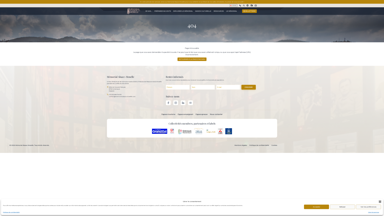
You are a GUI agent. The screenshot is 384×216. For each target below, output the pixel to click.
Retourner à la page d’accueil (192, 59)
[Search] (244, 5)
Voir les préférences (368, 207)
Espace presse (202, 114)
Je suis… (148, 11)
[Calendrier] (256, 5)
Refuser (342, 207)
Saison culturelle (203, 11)
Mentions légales (240, 145)
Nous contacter (216, 114)
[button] (380, 201)
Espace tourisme (168, 114)
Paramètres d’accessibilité (251, 5)
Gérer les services (373, 212)
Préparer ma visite (162, 11)
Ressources (219, 11)
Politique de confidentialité (11, 212)
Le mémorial (231, 11)
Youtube (190, 102)
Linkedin (183, 102)
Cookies (274, 145)
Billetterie (250, 11)
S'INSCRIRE (249, 87)
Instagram (175, 102)
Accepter (316, 207)
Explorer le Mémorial (183, 11)
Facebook (168, 102)
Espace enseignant (185, 114)
